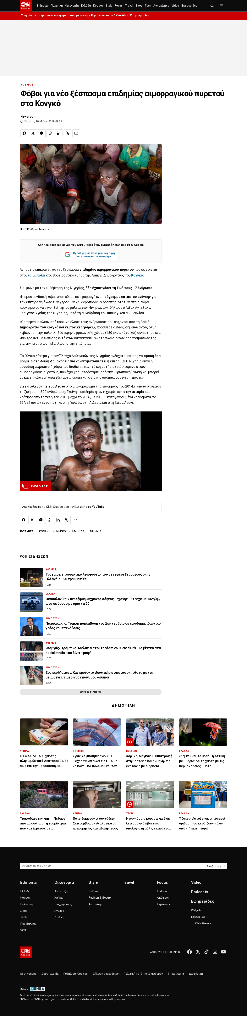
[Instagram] (215, 951)
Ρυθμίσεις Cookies (75, 973)
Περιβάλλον (28, 923)
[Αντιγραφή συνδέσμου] (67, 133)
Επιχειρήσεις (63, 904)
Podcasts (199, 892)
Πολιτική (57, 5)
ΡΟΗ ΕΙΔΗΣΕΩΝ (34, 556)
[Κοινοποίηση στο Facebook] (24, 133)
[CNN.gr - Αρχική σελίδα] (26, 952)
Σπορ (138, 5)
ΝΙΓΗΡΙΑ (95, 531)
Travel (129, 5)
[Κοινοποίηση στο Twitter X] (33, 133)
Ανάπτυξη (61, 891)
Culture (93, 891)
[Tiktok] (206, 951)
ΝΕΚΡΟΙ (61, 531)
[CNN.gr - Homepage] (26, 6)
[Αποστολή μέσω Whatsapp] (50, 133)
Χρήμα (58, 897)
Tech (148, 5)
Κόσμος (98, 5)
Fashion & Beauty (100, 897)
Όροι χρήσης (28, 973)
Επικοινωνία (176, 973)
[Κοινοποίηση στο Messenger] (42, 133)
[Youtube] (223, 951)
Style (109, 5)
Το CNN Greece (201, 923)
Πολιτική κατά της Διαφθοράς (143, 973)
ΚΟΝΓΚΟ (45, 531)
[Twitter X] (198, 951)
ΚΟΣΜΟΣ (27, 84)
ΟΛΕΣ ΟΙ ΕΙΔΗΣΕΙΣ (90, 692)
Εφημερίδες (189, 5)
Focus (119, 5)
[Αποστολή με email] (76, 133)
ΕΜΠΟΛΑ (78, 531)
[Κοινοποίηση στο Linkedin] (59, 133)
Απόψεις (163, 897)
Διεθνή (58, 917)
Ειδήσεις (42, 5)
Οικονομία (72, 5)
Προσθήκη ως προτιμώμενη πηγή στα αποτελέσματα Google (94, 254)
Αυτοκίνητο (161, 5)
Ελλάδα (86, 5)
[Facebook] (189, 951)
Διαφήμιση (196, 973)
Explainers (163, 904)
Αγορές (59, 911)
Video (175, 5)
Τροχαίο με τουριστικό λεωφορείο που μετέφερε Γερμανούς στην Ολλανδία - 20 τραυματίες (85, 15)
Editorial (162, 891)
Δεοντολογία (49, 973)
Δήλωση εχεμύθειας (106, 973)
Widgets (196, 910)
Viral (23, 930)
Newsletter (198, 916)
